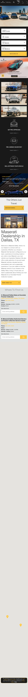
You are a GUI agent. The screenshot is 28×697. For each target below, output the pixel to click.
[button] (20, 625)
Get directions (5, 308)
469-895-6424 (9, 326)
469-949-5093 (9, 300)
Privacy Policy (13, 679)
